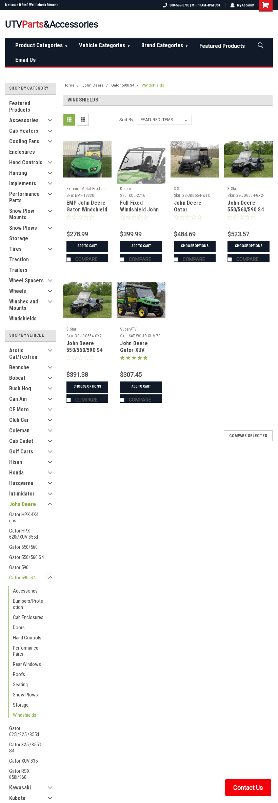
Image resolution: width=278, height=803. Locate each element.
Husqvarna (21, 483)
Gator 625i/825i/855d (24, 731)
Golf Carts (21, 451)
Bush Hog (20, 388)
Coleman (19, 430)
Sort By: (126, 119)
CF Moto (19, 409)
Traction (19, 259)
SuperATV (128, 329)
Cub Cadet (21, 441)
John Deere (22, 504)
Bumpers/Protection (28, 604)
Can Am (18, 399)
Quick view (87, 178)
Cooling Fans (24, 141)
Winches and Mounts (23, 304)
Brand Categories (164, 45)
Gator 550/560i (24, 547)
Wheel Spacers (26, 280)
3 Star (179, 188)
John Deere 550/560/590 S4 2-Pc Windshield (85, 350)
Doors (19, 627)
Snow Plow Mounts (21, 214)
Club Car (19, 420)
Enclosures (22, 152)
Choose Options (195, 246)
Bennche (19, 367)
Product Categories (41, 45)
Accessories (24, 120)
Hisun (15, 462)
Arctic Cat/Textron (23, 353)
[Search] (260, 45)
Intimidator (22, 493)
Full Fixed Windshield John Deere (139, 210)
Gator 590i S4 (22, 578)
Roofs (19, 674)
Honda (16, 472)
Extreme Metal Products (87, 188)
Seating (20, 684)
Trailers (18, 270)
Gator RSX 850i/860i (19, 774)
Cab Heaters (23, 131)
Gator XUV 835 (23, 761)
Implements (22, 183)
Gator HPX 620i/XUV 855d (23, 534)
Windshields (23, 318)
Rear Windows (27, 664)
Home (69, 85)
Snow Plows (23, 228)
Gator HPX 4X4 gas (23, 517)
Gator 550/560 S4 (26, 557)
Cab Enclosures (28, 617)
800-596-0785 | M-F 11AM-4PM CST (195, 5)
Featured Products (222, 45)
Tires (15, 249)
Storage (18, 238)
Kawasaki (20, 787)
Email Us (25, 59)
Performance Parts (24, 197)
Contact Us (248, 787)
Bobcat (17, 378)
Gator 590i (19, 567)
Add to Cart (87, 246)
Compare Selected (248, 435)
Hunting (18, 173)
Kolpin (125, 188)
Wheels (17, 291)
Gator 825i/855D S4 (25, 748)
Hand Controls (25, 162)
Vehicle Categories (104, 45)
